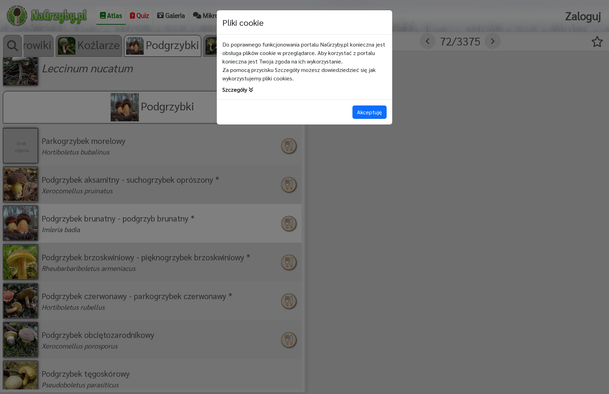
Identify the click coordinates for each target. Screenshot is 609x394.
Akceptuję (369, 112)
